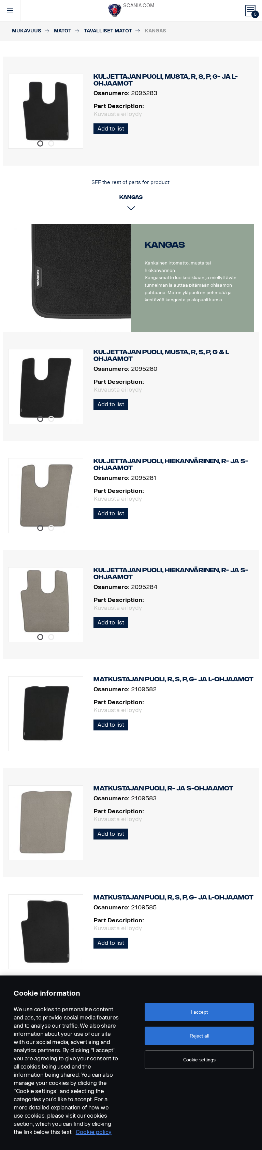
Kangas (165, 245)
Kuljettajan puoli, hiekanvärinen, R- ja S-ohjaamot (170, 464)
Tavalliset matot (108, 31)
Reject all (199, 1036)
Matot (62, 31)
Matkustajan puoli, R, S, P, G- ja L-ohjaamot (173, 679)
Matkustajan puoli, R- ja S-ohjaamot (163, 788)
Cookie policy (94, 1132)
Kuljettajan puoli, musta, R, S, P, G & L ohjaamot (161, 355)
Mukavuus (26, 31)
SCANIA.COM (138, 6)
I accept (199, 1012)
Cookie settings (199, 1059)
